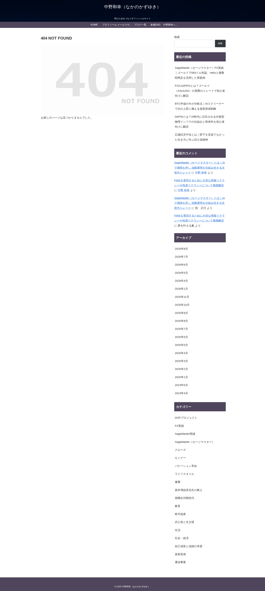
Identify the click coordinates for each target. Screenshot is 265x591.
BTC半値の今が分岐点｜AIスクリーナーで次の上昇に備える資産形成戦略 (199, 106)
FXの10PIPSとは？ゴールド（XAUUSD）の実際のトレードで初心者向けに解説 (200, 90)
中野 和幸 (201, 172)
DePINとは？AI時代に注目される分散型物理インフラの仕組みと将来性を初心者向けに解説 (200, 121)
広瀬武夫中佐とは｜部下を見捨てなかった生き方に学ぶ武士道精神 (200, 137)
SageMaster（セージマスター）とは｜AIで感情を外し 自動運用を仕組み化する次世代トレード (199, 167)
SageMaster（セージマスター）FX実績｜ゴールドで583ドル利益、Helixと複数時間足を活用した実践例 (199, 72)
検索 (177, 37)
